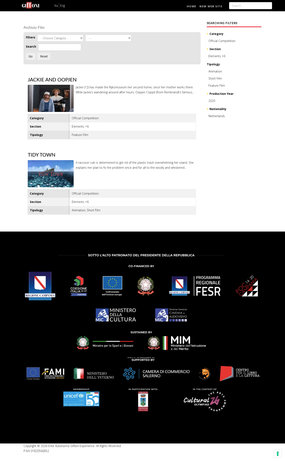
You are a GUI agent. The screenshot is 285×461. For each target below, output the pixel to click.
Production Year (221, 94)
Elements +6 (216, 56)
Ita (56, 6)
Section (215, 49)
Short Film (215, 78)
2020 (211, 101)
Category (216, 34)
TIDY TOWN (41, 155)
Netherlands (216, 116)
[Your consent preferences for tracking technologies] (278, 454)
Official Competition (221, 41)
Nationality (217, 109)
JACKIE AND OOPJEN (52, 79)
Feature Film (216, 85)
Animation (215, 71)
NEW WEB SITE (210, 6)
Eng (62, 6)
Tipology (213, 64)
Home (191, 6)
